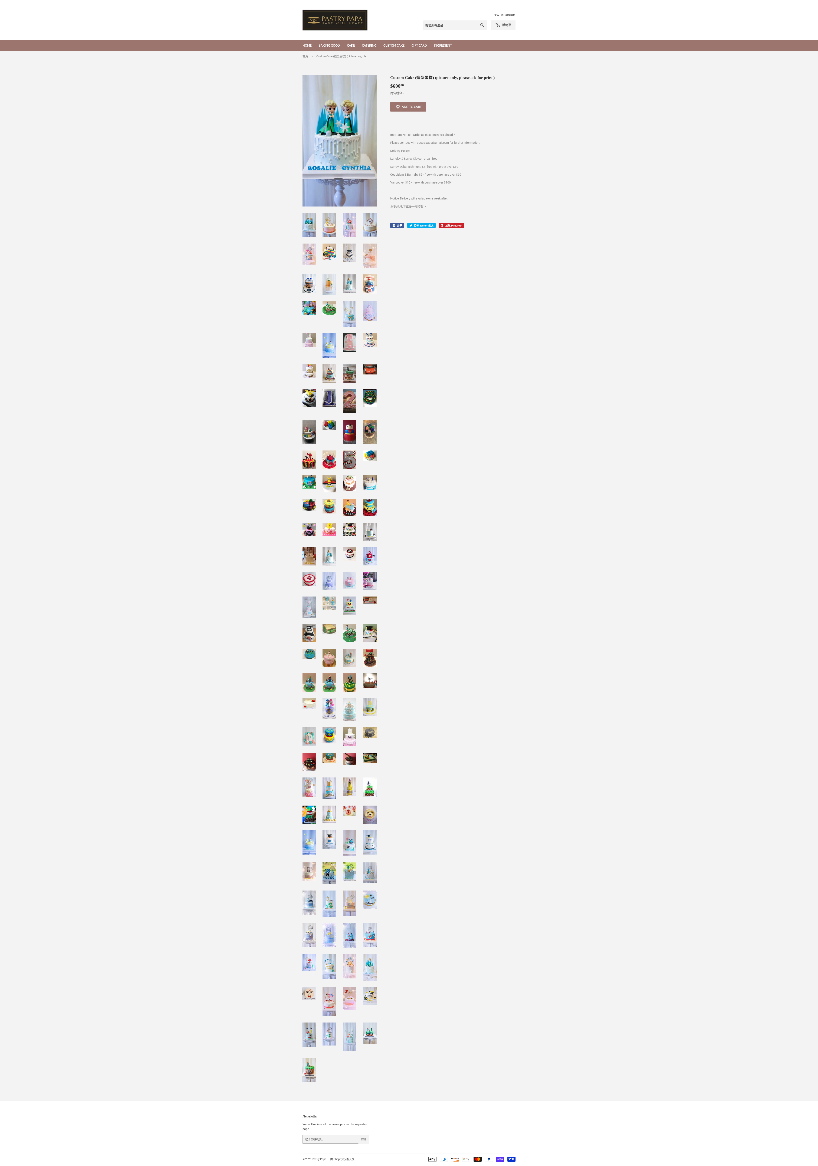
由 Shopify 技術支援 (342, 1159)
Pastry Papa (319, 1159)
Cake (351, 45)
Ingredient (443, 45)
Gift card (419, 45)
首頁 (305, 56)
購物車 (506, 25)
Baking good (329, 45)
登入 (496, 15)
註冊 (363, 1139)
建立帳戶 (510, 15)
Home (307, 45)
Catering (369, 45)
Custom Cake (394, 45)
